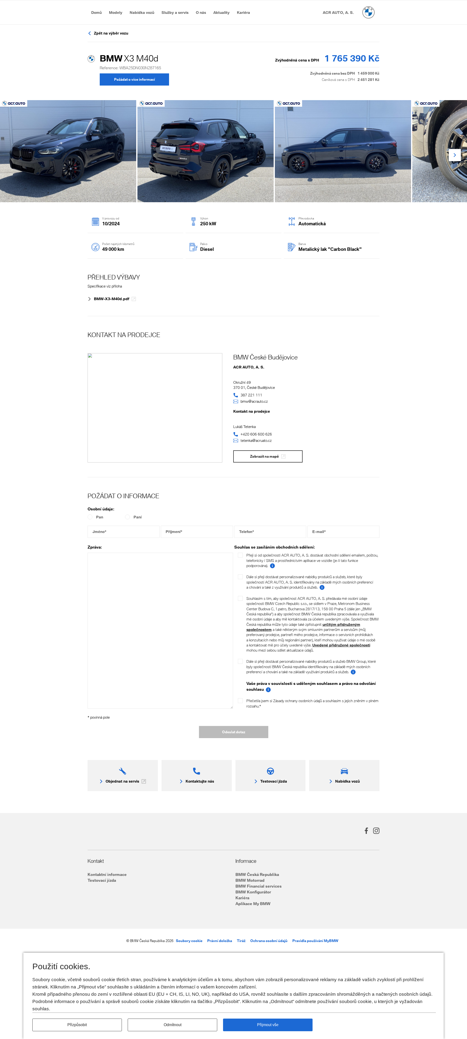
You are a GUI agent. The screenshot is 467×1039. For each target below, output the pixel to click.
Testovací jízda (102, 880)
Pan (99, 517)
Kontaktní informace (107, 874)
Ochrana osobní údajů (268, 941)
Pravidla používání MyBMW (315, 941)
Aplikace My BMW (252, 903)
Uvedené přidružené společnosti (341, 645)
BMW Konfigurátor (253, 892)
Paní (138, 517)
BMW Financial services (258, 886)
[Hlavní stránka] (368, 12)
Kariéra (242, 897)
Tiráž (241, 941)
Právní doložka (219, 941)
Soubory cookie (189, 941)
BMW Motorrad (249, 880)
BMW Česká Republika (257, 874)
